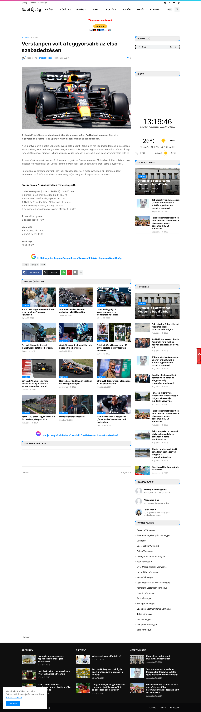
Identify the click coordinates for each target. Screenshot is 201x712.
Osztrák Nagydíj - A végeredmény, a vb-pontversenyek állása (107, 312)
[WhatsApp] (63, 272)
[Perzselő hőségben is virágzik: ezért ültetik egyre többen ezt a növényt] (83, 673)
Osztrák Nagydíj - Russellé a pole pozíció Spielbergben (75, 346)
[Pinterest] (69, 272)
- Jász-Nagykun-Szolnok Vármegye (152, 582)
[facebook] (165, 3)
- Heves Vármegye (144, 577)
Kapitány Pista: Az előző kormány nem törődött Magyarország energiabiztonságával (164, 379)
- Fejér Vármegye (143, 561)
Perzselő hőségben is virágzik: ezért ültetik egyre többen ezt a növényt (107, 672)
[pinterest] (179, 3)
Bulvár (127, 9)
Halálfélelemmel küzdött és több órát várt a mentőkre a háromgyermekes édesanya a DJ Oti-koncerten (165, 223)
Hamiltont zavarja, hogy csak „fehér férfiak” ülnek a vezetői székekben (111, 419)
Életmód (155, 9)
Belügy (49, 9)
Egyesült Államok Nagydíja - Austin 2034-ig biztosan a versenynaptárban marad (36, 383)
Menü (140, 9)
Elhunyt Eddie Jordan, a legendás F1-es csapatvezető (114, 382)
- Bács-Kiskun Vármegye (147, 546)
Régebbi (125, 472)
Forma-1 (35, 37)
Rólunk (33, 3)
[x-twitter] (169, 3)
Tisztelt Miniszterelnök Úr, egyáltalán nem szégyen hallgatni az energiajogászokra (165, 453)
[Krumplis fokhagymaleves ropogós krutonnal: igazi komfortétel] (29, 659)
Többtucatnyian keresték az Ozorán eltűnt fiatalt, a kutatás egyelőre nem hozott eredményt (166, 204)
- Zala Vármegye (143, 629)
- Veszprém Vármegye (146, 624)
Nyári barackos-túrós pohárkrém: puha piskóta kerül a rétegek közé (54, 687)
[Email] (75, 272)
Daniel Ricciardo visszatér (72, 416)
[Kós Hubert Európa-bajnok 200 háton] (142, 470)
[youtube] (174, 3)
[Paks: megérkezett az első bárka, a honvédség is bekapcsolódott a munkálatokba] (142, 435)
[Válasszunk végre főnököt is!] (83, 659)
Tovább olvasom (14, 697)
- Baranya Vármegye (145, 530)
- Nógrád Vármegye (145, 593)
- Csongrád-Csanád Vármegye (150, 556)
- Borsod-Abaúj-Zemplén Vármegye (152, 535)
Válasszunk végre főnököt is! (106, 656)
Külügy (64, 9)
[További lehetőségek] (80, 272)
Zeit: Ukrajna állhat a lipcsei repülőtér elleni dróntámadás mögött (165, 327)
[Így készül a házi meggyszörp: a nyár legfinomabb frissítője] (29, 674)
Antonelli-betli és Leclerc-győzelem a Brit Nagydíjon (72, 310)
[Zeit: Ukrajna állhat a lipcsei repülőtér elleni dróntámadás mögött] (142, 327)
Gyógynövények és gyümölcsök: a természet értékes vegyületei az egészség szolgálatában (108, 687)
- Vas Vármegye (143, 619)
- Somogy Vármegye (145, 603)
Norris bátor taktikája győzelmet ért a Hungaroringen (75, 382)
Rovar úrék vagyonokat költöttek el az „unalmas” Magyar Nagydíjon (38, 312)
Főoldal (25, 37)
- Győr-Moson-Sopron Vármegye (151, 567)
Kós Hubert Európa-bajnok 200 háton (165, 468)
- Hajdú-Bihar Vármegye (146, 572)
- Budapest (140, 540)
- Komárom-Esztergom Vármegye (151, 587)
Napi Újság (31, 9)
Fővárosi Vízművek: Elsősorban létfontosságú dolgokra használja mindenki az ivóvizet (165, 397)
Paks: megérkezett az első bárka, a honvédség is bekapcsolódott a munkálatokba (165, 435)
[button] (169, 9)
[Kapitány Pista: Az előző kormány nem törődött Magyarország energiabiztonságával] (142, 378)
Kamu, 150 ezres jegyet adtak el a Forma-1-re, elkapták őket (38, 418)
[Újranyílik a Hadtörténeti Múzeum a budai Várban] (137, 659)
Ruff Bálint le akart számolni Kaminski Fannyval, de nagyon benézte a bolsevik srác (166, 343)
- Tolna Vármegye (143, 614)
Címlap (24, 3)
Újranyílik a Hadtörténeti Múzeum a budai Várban (158, 657)
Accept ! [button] (13, 703)
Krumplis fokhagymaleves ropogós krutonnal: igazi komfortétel (51, 659)
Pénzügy (81, 9)
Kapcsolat (42, 3)
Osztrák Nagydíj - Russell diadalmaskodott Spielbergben (37, 346)
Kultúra (111, 9)
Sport (96, 9)
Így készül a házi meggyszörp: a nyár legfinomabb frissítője (54, 672)
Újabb (26, 472)
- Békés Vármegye (144, 551)
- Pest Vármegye (143, 598)
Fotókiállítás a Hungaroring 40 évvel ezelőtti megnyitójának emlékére (112, 348)
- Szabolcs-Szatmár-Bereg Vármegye (153, 609)
